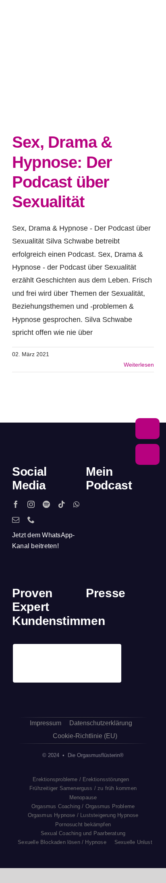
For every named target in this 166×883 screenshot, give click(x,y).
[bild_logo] (128, 647)
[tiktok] (61, 504)
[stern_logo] (111, 622)
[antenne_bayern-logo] (128, 620)
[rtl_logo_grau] (146, 622)
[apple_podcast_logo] (114, 512)
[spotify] (46, 504)
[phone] (31, 519)
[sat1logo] (111, 651)
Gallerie (91, 99)
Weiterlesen (139, 364)
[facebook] (15, 504)
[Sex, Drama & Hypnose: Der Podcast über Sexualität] (76, 98)
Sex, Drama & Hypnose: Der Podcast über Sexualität (62, 99)
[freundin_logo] (93, 652)
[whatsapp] (76, 504)
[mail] (15, 519)
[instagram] (31, 504)
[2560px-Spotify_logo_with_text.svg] (96, 513)
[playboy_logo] (93, 622)
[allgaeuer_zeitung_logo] (146, 652)
